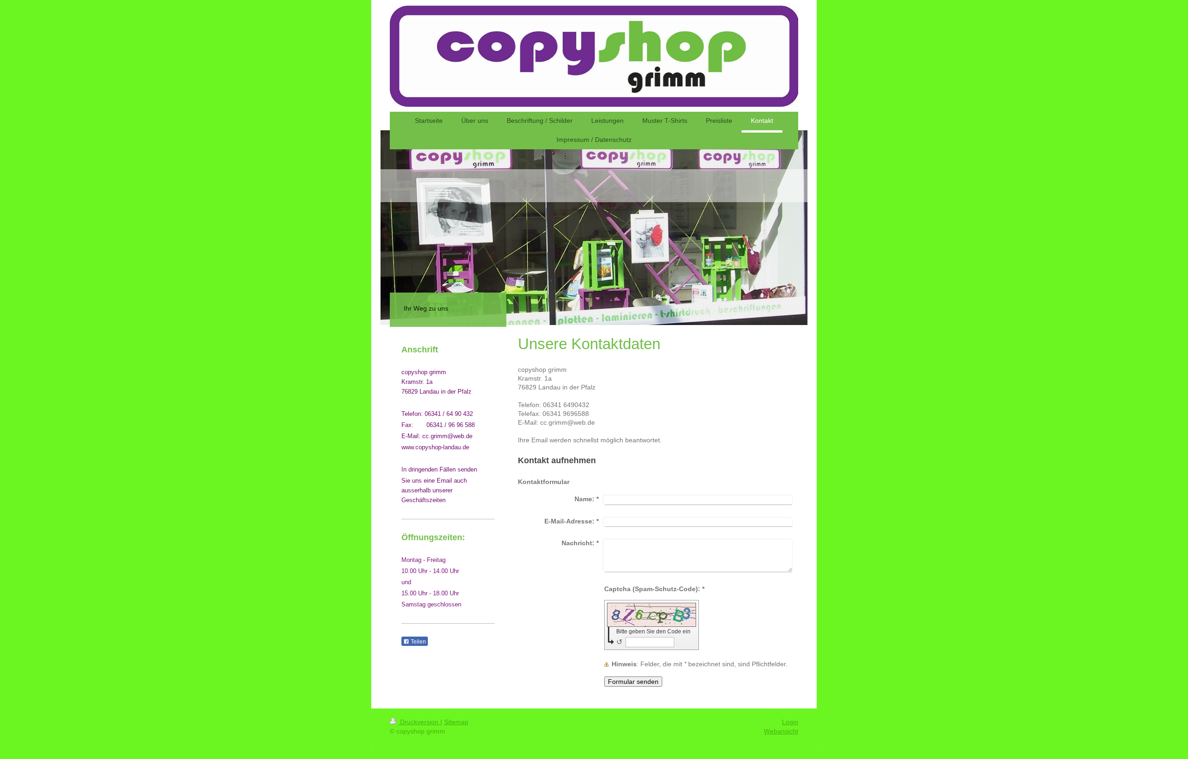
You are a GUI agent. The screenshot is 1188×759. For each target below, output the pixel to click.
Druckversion (419, 722)
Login (790, 722)
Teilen (417, 641)
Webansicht (781, 731)
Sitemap (456, 722)
